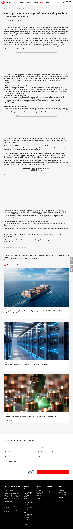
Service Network (63, 499)
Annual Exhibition (63, 494)
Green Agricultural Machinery (28, 515)
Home (5, 8)
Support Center (51, 491)
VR (67, 2)
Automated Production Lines (40, 496)
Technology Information (19, 8)
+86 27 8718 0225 (13, 492)
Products (28, 2)
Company (35, 2)
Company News (62, 492)
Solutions (21, 2)
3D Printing (27, 517)
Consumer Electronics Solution (29, 501)
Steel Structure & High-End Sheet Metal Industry (28, 492)
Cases (49, 495)
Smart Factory (39, 499)
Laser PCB (10, 75)
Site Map (8, 507)
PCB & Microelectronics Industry (28, 508)
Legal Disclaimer (17, 506)
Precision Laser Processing (39, 493)
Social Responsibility (52, 493)
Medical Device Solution (28, 520)
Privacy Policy (7, 506)
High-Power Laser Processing (40, 489)
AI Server (26, 504)
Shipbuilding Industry (29, 499)
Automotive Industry (29, 488)
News (41, 2)
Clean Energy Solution (27, 496)
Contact (47, 2)
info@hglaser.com (12, 490)
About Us (49, 488)
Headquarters (62, 501)
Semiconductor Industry (27, 511)
